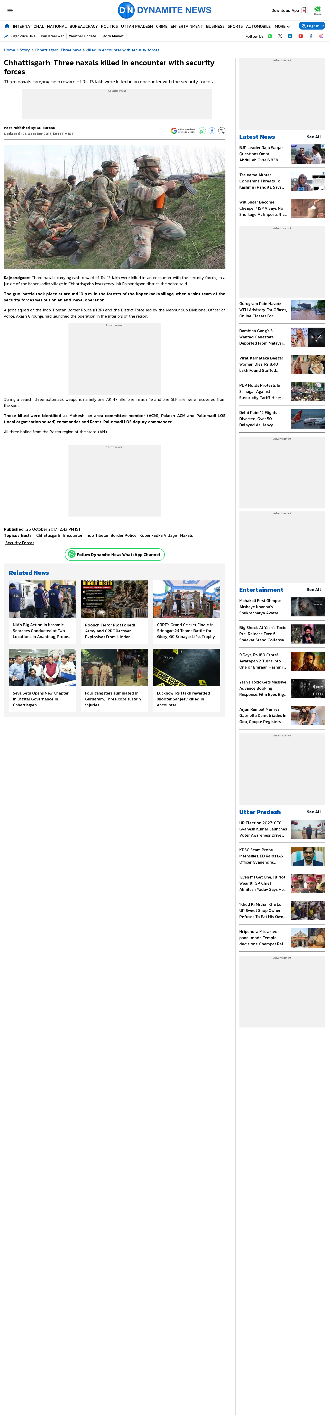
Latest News (257, 137)
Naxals (186, 535)
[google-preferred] (183, 131)
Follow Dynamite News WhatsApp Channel (118, 554)
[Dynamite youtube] (301, 36)
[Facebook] (212, 130)
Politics (109, 26)
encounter (73, 535)
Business (215, 26)
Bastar (27, 535)
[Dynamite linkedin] (290, 36)
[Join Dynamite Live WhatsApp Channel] (270, 36)
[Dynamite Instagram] (321, 36)
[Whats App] (202, 130)
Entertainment (187, 26)
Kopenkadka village (158, 535)
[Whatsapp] (72, 554)
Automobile (258, 26)
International (28, 26)
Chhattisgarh (48, 535)
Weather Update (82, 36)
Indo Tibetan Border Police (111, 535)
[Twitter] (221, 130)
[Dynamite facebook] (311, 36)
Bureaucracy (84, 26)
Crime (162, 26)
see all (314, 137)
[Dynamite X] (280, 36)
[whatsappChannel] (318, 10)
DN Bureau (46, 128)
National (57, 26)
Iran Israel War (52, 36)
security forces (19, 543)
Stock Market (113, 36)
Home (9, 50)
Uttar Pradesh (137, 26)
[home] (7, 26)
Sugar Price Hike (22, 36)
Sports (235, 26)
